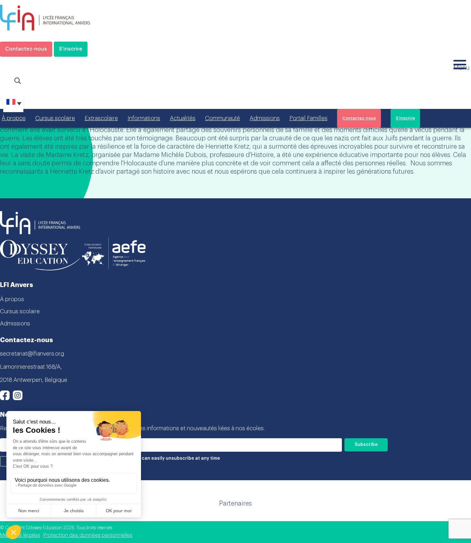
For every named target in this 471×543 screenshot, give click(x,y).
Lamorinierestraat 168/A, (31, 367)
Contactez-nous (26, 49)
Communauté (222, 118)
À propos (14, 118)
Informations (144, 118)
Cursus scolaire (55, 118)
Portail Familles (308, 118)
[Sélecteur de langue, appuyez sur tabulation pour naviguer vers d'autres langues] (13, 103)
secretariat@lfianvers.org (32, 354)
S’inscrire (405, 118)
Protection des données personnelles (87, 535)
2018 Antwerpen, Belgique (33, 380)
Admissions (265, 118)
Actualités (182, 118)
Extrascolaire (101, 118)
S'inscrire (70, 49)
